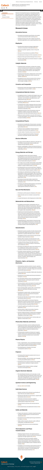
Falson (38, 240)
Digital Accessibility (10, 466)
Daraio (35, 47)
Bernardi (29, 99)
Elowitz (19, 51)
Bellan (35, 345)
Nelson (30, 81)
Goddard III (32, 393)
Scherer (39, 54)
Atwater (33, 160)
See (24, 181)
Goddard (24, 71)
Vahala (33, 310)
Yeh (35, 186)
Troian (39, 56)
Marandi (33, 285)
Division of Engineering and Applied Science (24, 1)
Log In (34, 466)
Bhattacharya (25, 102)
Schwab (35, 304)
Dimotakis (38, 192)
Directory (36, 1)
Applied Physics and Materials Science (21, 5)
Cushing (35, 165)
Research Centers (5, 17)
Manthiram (24, 76)
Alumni (40, 1)
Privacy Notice (17, 466)
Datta (25, 60)
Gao (36, 36)
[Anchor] (28, 28)
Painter (27, 295)
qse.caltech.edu (23, 385)
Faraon (25, 281)
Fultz (29, 108)
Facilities (4, 15)
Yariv (29, 318)
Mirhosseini (20, 290)
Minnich (39, 113)
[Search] (6, 7)
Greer (27, 244)
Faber (34, 88)
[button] (1, 10)
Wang (31, 315)
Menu (2, 7)
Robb (26, 356)
